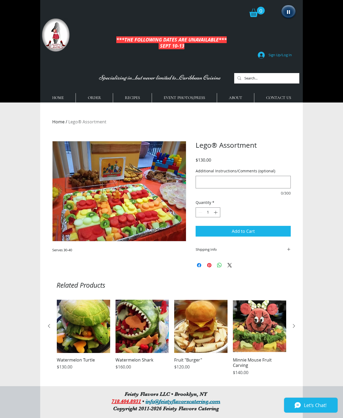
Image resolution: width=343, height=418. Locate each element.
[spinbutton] (208, 212)
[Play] (288, 11)
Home (58, 122)
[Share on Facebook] (199, 265)
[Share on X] (229, 265)
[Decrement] (199, 212)
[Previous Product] (49, 326)
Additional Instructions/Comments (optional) (235, 170)
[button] (257, 12)
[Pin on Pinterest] (209, 265)
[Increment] (216, 212)
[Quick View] (83, 326)
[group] (171, 340)
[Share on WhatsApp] (219, 265)
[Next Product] (294, 326)
